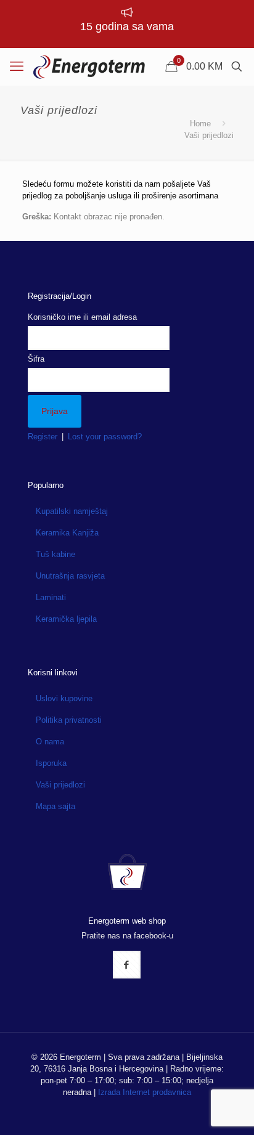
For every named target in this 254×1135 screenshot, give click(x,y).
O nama (50, 741)
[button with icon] (127, 964)
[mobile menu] (16, 66)
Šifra (36, 359)
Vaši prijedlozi (60, 784)
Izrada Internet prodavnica (144, 1092)
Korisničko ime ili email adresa (82, 317)
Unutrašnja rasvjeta (70, 575)
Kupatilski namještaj (72, 511)
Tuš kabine (55, 554)
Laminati (51, 597)
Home (200, 123)
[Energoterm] (89, 66)
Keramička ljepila (66, 619)
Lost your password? (105, 436)
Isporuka (51, 763)
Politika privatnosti (69, 720)
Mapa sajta (55, 806)
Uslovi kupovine (64, 698)
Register (42, 436)
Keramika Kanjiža (67, 532)
